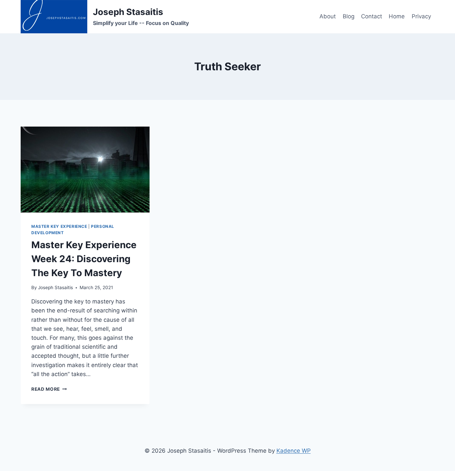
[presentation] (85, 170)
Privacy (421, 16)
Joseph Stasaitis (55, 287)
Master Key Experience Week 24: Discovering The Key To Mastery (84, 258)
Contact (371, 16)
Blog (348, 16)
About (327, 16)
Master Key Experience (59, 226)
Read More (49, 389)
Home (397, 16)
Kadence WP (293, 450)
